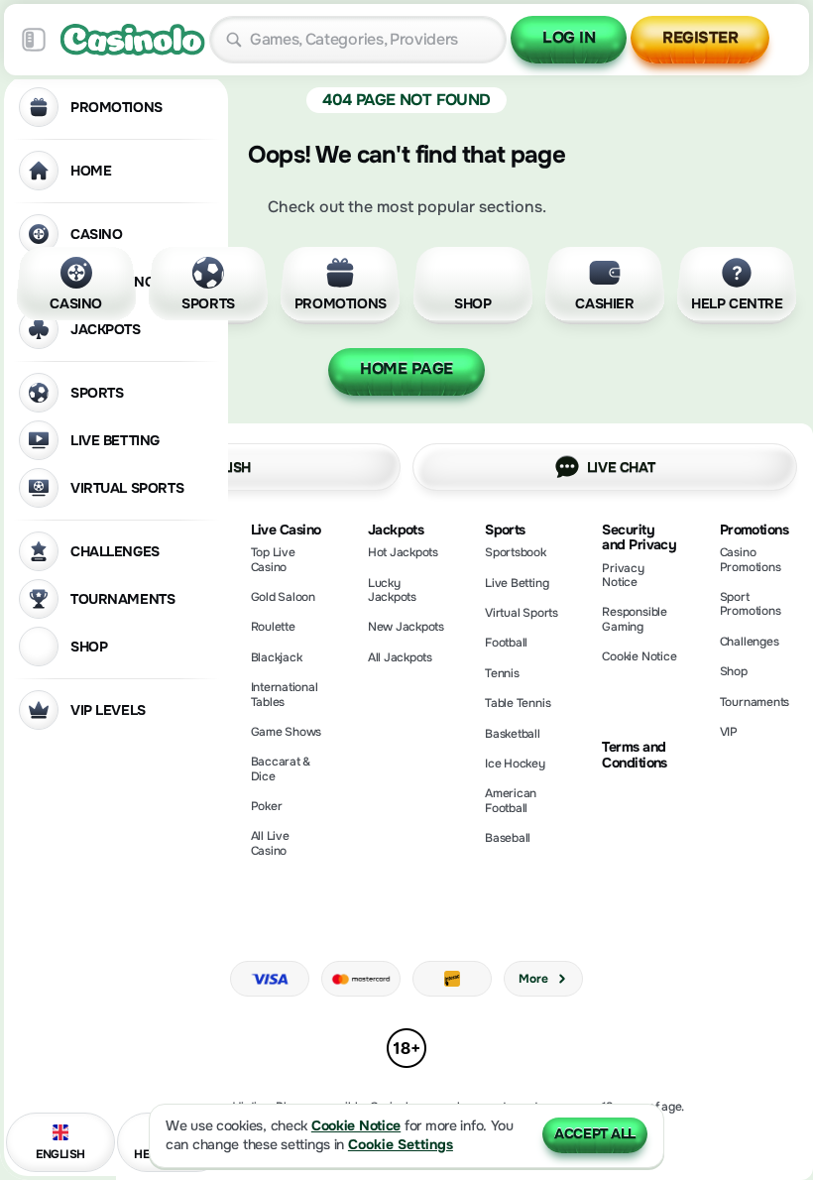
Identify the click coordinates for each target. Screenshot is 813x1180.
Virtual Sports (521, 613)
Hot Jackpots (403, 552)
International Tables (284, 694)
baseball (507, 838)
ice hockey (515, 763)
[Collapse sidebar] (34, 40)
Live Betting (516, 583)
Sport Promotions (750, 604)
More (533, 979)
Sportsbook (515, 552)
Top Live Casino (273, 559)
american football (510, 800)
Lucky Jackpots (392, 590)
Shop (734, 671)
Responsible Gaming (634, 619)
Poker (267, 806)
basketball (512, 734)
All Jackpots (400, 657)
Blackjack (276, 657)
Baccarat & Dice (281, 768)
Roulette (273, 627)
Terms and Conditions (634, 755)
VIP (729, 732)
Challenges (749, 641)
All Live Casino (270, 843)
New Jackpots (406, 627)
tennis (502, 673)
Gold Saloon (283, 597)
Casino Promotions (750, 559)
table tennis (517, 703)
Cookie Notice (639, 656)
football (506, 642)
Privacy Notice (622, 575)
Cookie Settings (400, 1144)
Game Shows (286, 732)
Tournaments (754, 702)
